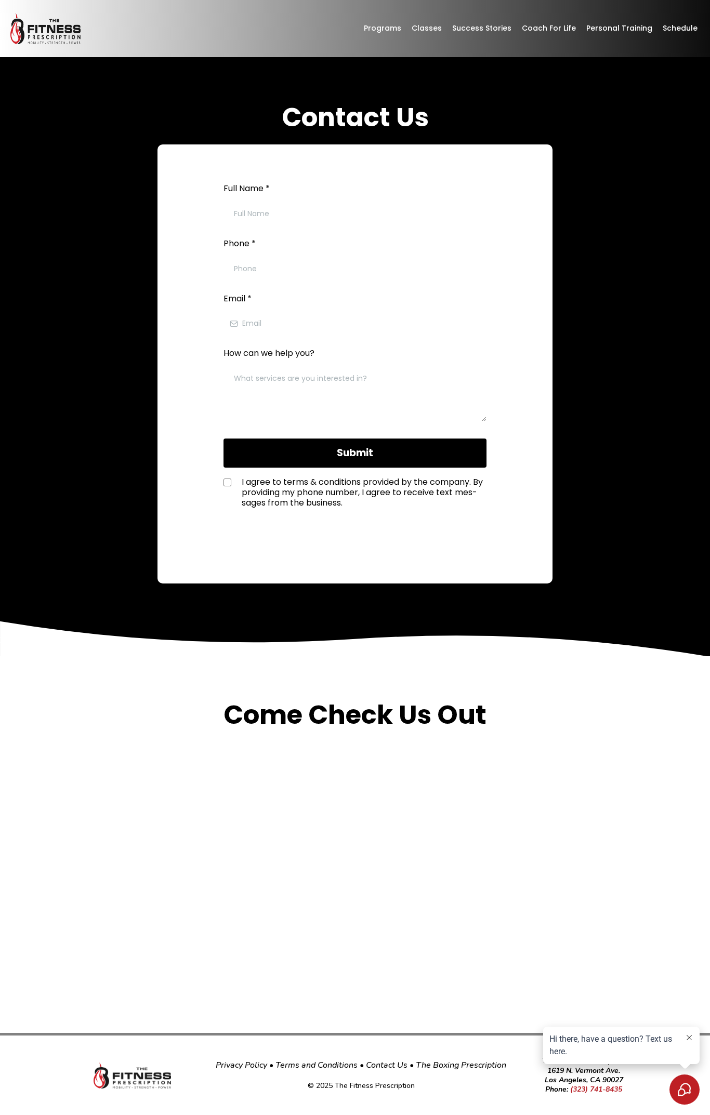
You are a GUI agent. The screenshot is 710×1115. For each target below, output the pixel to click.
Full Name (246, 188)
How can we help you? (268, 353)
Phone (239, 243)
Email (237, 298)
